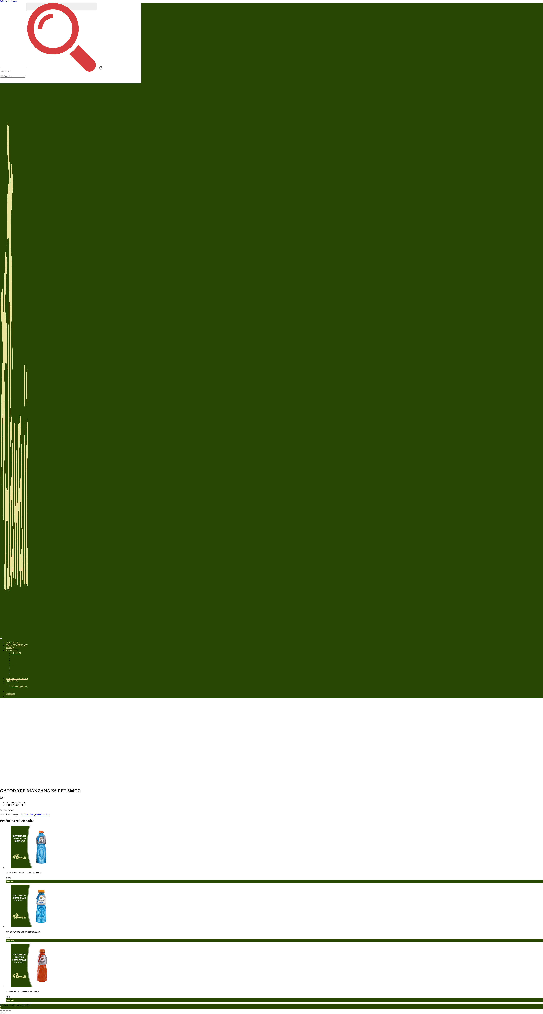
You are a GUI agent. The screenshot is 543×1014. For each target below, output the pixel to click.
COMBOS (16, 673)
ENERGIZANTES (20, 668)
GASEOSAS (17, 658)
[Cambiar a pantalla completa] (4, 1010)
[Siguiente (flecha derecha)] (4, 1013)
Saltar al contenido (8, 1)
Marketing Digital (19, 686)
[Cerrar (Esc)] (9, 1010)
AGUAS (15, 666)
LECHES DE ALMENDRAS (25, 676)
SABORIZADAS (19, 660)
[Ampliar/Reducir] (1, 1010)
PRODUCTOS (13, 650)
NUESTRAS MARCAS (17, 678)
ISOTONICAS (42, 815)
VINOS (15, 671)
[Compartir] (7, 1010)
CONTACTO (12, 681)
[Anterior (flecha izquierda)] (1, 1013)
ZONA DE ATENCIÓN (17, 645)
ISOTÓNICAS (18, 663)
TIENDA (10, 648)
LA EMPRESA (13, 642)
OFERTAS (16, 653)
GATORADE (27, 815)
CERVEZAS (17, 655)
